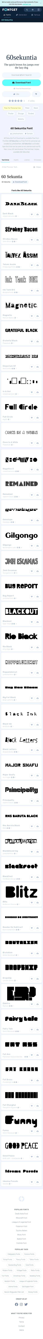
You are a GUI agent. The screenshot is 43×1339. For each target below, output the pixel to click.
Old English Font (27, 1287)
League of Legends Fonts (28, 1281)
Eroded (31, 114)
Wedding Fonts (35, 1276)
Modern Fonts (7, 1270)
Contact (21, 1326)
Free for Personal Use (12, 108)
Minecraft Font (21, 1218)
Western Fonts (10, 1281)
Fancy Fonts (20, 1260)
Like (17, 94)
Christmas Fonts (19, 1276)
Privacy (21, 1318)
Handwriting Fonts (14, 1265)
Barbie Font (21, 1239)
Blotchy (21, 119)
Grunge (21, 114)
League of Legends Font (21, 1222)
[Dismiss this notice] (40, 3)
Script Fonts (7, 1260)
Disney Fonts (32, 1292)
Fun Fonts (5, 1276)
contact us (26, 4)
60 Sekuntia (13, 141)
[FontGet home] (9, 10)
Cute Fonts (30, 1265)
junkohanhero (17, 134)
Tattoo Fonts (34, 1260)
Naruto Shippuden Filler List (14, 1292)
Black (36, 108)
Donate (30, 134)
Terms (21, 1322)
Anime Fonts (13, 1287)
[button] (33, 10)
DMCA (21, 1330)
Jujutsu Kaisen (21, 1231)
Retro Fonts (35, 1270)
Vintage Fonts (22, 1270)
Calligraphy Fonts (14, 1254)
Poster (10, 114)
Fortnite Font (22, 1243)
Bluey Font (21, 1235)
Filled (27, 108)
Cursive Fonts (29, 1254)
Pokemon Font (21, 1226)
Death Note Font (21, 1214)
